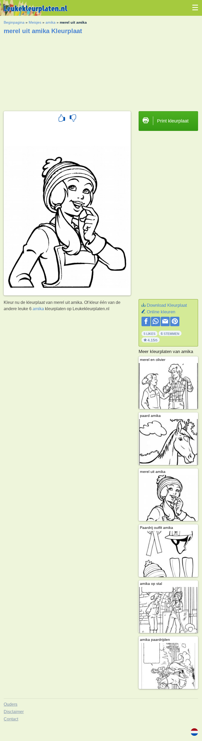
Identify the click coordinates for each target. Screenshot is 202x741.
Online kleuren (161, 311)
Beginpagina (14, 22)
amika (50, 22)
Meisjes (35, 22)
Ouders (10, 704)
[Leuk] (61, 119)
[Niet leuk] (72, 119)
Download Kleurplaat (167, 305)
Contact (11, 719)
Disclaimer (14, 711)
